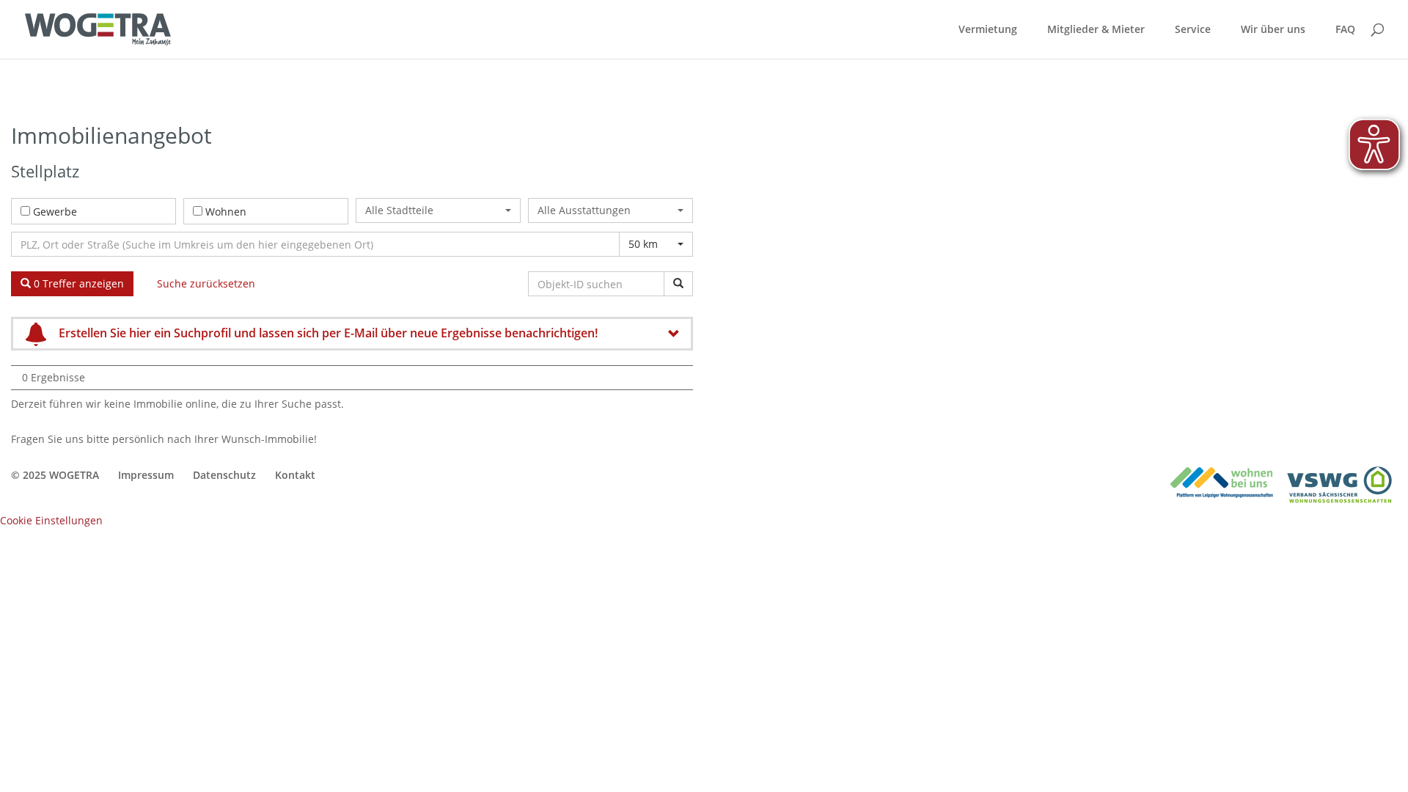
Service (1193, 30)
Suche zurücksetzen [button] (206, 283)
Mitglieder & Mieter (1096, 30)
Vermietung (987, 30)
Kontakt (295, 475)
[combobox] (438, 210)
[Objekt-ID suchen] (678, 283)
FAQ (1345, 30)
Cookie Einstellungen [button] (51, 520)
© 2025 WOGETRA (55, 475)
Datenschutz (224, 475)
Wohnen (225, 212)
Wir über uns (1273, 30)
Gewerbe (55, 212)
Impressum (146, 475)
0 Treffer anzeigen (77, 283)
